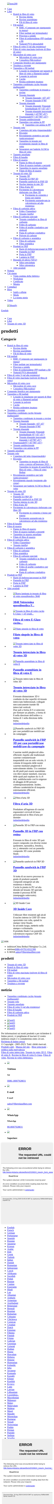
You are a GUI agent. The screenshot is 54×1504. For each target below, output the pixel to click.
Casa (9, 8)
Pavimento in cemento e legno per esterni (36, 196)
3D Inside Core (22, 909)
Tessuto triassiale (27, 103)
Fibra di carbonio (27, 241)
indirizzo (11, 946)
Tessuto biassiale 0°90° (36, 100)
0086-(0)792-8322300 (25, 949)
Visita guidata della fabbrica (26, 276)
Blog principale (39, 1047)
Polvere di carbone (28, 235)
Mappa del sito (23, 1047)
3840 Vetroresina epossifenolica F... (23, 604)
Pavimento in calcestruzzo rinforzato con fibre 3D (31, 191)
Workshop (18, 278)
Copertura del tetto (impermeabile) (35, 130)
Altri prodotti (19, 268)
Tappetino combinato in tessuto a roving (32, 418)
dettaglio (25, 723)
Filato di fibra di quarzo (30, 170)
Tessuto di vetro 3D (22, 173)
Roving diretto (26, 17)
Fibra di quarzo (20, 160)
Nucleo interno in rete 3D (31, 184)
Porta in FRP (25, 254)
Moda (16, 295)
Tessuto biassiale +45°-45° (37, 98)
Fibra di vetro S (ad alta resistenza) (29, 46)
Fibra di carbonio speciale (25, 216)
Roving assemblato (28, 19)
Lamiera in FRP (26, 257)
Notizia (10, 270)
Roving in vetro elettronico (20, 1057)
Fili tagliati (18, 25)
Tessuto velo (19, 127)
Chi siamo (12, 273)
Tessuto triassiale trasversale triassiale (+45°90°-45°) (38, 112)
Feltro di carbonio (27, 224)
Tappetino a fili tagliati (23, 68)
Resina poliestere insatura (31, 81)
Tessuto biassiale (27, 95)
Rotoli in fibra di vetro (23, 14)
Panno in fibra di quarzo (30, 162)
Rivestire (23, 133)
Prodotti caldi (7, 1047)
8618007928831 (15, 1127)
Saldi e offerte (19, 292)
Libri (9, 11)
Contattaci (12, 287)
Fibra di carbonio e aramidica (27, 238)
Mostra (16, 284)
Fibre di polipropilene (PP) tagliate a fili (32, 370)
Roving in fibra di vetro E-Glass (27, 1055)
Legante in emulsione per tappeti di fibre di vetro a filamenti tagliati (35, 72)
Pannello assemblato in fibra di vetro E (27, 671)
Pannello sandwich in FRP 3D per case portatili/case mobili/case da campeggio (29, 743)
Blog (9, 289)
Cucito (22, 79)
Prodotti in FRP (20, 246)
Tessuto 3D (24, 176)
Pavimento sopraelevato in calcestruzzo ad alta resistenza (37, 203)
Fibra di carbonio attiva (24, 208)
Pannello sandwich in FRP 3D (33, 181)
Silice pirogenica (27, 265)
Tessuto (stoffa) (26, 214)
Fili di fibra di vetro (28, 22)
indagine (17, 723)
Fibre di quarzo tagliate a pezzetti (34, 165)
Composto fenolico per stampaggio (29, 62)
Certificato (18, 281)
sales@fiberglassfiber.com (28, 952)
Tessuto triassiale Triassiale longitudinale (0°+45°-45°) (38, 107)
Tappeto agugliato (21, 154)
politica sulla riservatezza (13, 1049)
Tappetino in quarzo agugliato (33, 168)
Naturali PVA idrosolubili (31, 44)
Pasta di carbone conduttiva (32, 233)
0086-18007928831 (16, 1081)
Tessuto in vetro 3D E (35, 1052)
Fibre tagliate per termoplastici (33, 33)
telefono (11, 949)
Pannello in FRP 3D (28, 179)
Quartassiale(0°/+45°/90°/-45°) (33, 116)
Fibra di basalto (20, 157)
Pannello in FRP (27, 251)
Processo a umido (27, 35)
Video (10, 300)
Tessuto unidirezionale (29, 119)
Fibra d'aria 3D (26, 187)
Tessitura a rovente (22, 65)
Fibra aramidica (26, 243)
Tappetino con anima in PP (32, 122)
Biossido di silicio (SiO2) (25, 260)
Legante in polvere (28, 76)
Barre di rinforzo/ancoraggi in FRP (35, 249)
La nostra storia (20, 297)
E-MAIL (11, 952)
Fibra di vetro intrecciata (12, 1052)
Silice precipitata (27, 262)
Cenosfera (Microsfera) (30, 60)
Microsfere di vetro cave (24, 54)
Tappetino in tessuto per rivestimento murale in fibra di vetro (33, 144)
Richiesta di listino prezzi (13, 1041)
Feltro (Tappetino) (27, 211)
